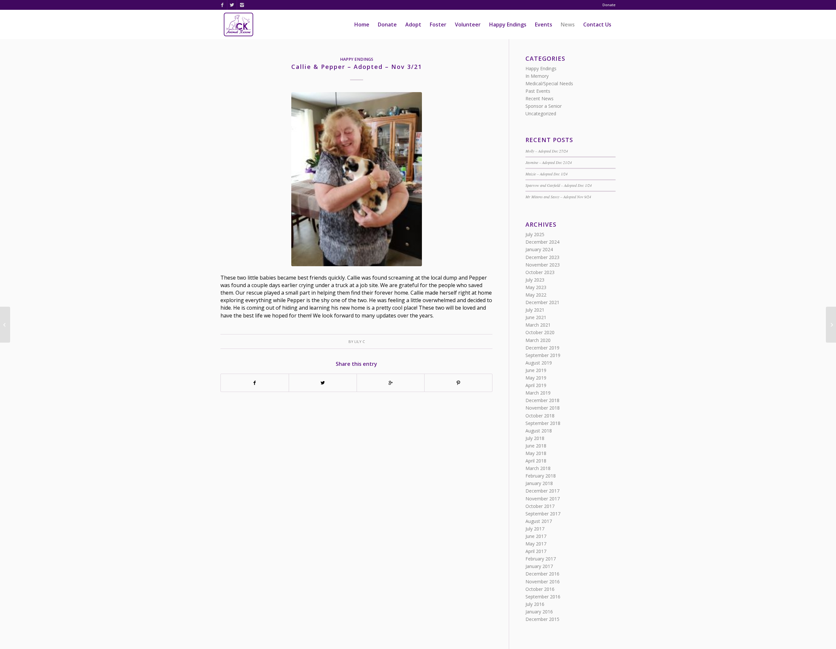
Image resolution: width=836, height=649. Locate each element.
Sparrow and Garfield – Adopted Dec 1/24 (558, 185)
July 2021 (534, 310)
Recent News (539, 98)
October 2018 (540, 416)
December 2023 (542, 257)
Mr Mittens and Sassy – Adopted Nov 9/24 (558, 196)
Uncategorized (540, 113)
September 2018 (542, 423)
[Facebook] (222, 5)
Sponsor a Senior (543, 106)
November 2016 (542, 581)
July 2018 (534, 438)
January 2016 (539, 611)
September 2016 (542, 596)
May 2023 (535, 287)
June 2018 (535, 446)
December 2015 (542, 619)
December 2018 (542, 400)
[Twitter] (232, 5)
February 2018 (540, 476)
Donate (609, 4)
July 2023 (534, 280)
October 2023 (540, 272)
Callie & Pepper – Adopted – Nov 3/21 (356, 67)
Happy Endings (356, 59)
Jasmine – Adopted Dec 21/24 (548, 162)
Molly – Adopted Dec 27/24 (546, 151)
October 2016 (540, 589)
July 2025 (534, 234)
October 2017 (540, 506)
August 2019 (538, 363)
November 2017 (542, 498)
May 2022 (535, 295)
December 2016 (542, 574)
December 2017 (542, 491)
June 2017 (535, 536)
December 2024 (542, 242)
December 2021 (542, 302)
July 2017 (534, 529)
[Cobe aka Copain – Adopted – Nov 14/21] (831, 325)
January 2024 (539, 249)
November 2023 (542, 265)
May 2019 (535, 378)
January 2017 (539, 566)
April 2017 (535, 551)
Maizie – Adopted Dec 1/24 (546, 173)
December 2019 (542, 348)
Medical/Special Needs (549, 83)
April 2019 (535, 385)
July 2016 (534, 604)
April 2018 (535, 461)
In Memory (537, 76)
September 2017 (542, 514)
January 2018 (539, 483)
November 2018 (542, 408)
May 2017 (535, 544)
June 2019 (535, 370)
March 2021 (538, 325)
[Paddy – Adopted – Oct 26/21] (5, 325)
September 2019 (542, 355)
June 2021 (535, 317)
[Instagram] (242, 5)
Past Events (537, 91)
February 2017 (540, 559)
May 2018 (535, 453)
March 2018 (538, 468)
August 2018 (538, 431)
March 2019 (538, 393)
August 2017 (538, 521)
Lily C (359, 341)
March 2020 (538, 340)
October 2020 (540, 332)
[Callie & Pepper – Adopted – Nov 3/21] (356, 179)
